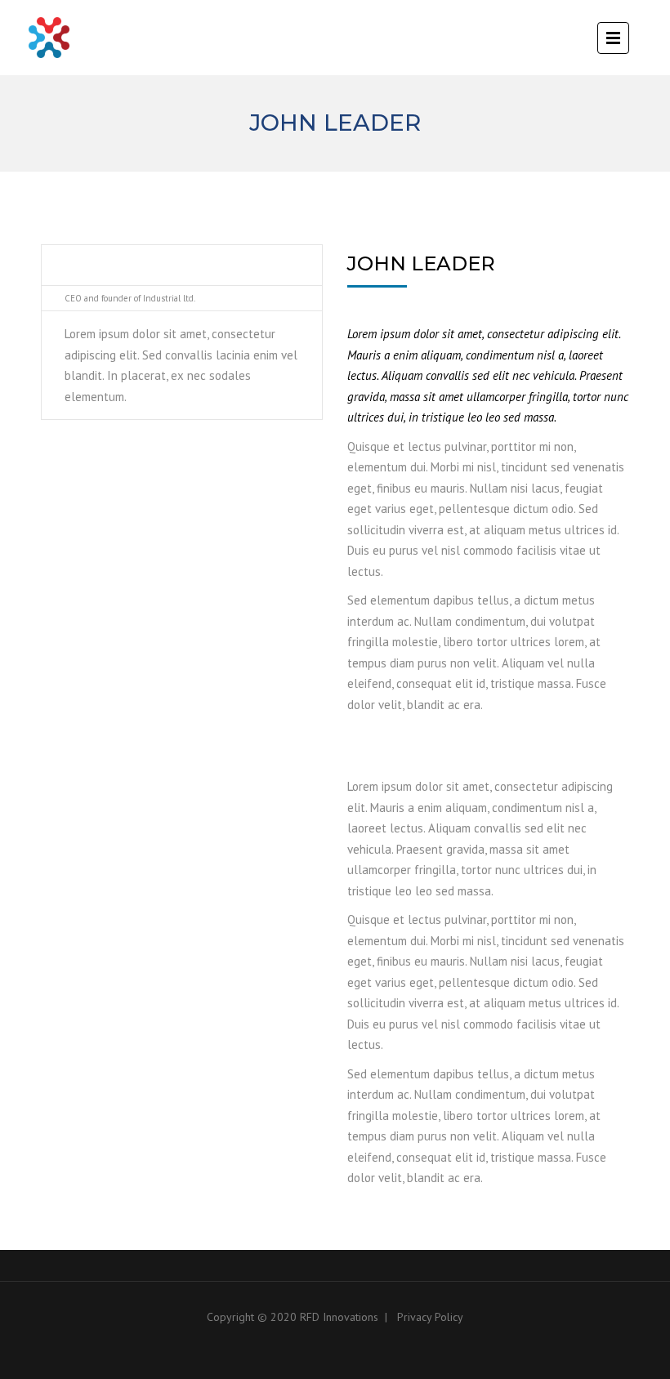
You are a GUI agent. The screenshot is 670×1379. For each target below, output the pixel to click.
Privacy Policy (430, 1317)
